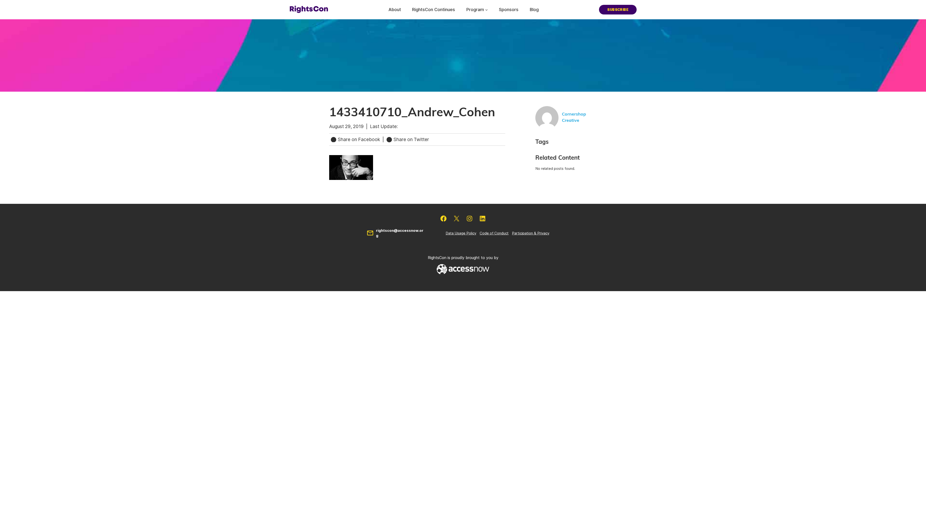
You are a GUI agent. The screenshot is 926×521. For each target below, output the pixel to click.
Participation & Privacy (530, 233)
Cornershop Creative (574, 117)
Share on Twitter (410, 139)
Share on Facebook (359, 139)
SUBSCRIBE (617, 9)
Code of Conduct (494, 233)
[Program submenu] (486, 9)
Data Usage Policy (461, 233)
